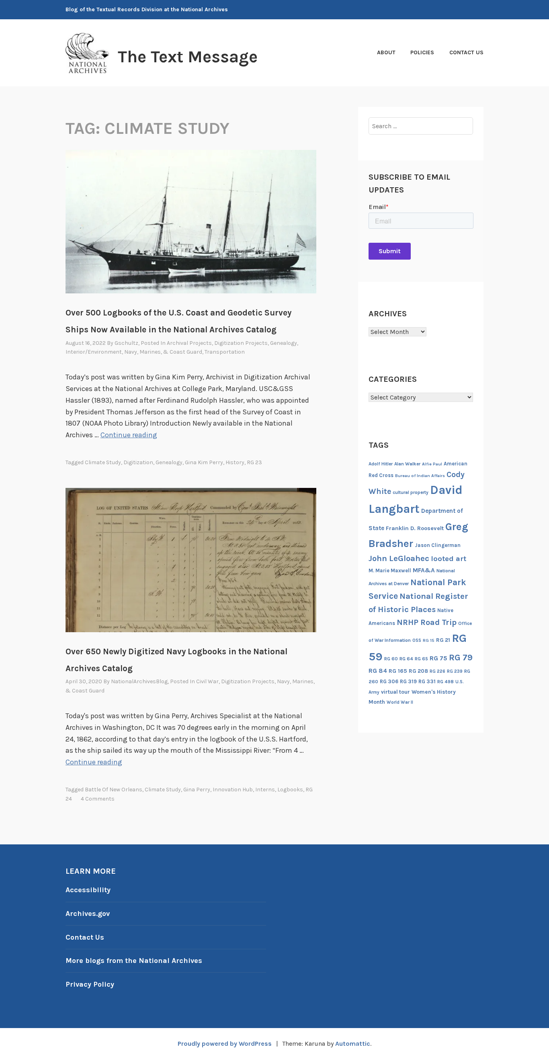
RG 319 (408, 681)
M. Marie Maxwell (390, 570)
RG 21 (443, 640)
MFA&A (424, 570)
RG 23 (254, 462)
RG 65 (421, 659)
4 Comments (98, 798)
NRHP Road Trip (427, 622)
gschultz (126, 343)
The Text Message (188, 57)
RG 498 (445, 681)
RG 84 (378, 670)
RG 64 (406, 659)
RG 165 (398, 671)
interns (265, 789)
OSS (416, 640)
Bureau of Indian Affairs (420, 475)
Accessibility (88, 889)
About (386, 52)
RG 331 (427, 681)
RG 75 (438, 658)
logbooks (290, 789)
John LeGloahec (399, 558)
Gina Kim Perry (204, 462)
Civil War (207, 681)
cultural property (410, 492)
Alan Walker (407, 464)
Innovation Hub (233, 789)
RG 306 (389, 681)
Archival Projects (189, 343)
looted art (448, 558)
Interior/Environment (94, 351)
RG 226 (437, 671)
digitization (138, 462)
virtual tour (395, 692)
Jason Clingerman (438, 545)
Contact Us (466, 52)
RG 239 (455, 671)
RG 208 (418, 671)
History (234, 462)
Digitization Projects (241, 343)
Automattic (352, 1043)
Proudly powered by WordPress (225, 1043)
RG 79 (461, 657)
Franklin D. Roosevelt (415, 528)
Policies (422, 52)
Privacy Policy (90, 984)
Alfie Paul (432, 464)
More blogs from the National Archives (134, 960)
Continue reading (128, 434)
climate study (103, 462)
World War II (400, 702)
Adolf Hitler (381, 464)
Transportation (225, 351)
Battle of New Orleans (113, 789)
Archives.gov (88, 913)
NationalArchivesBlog (139, 681)
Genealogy (283, 343)
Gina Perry (196, 789)
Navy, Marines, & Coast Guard (163, 351)
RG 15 (428, 640)
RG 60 (391, 659)
